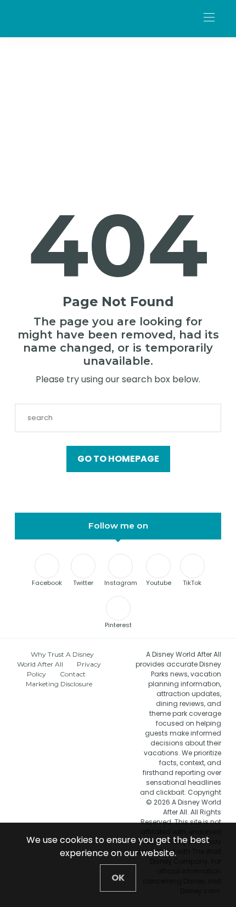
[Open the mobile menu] (209, 17)
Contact (73, 674)
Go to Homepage (118, 458)
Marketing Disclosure (59, 684)
